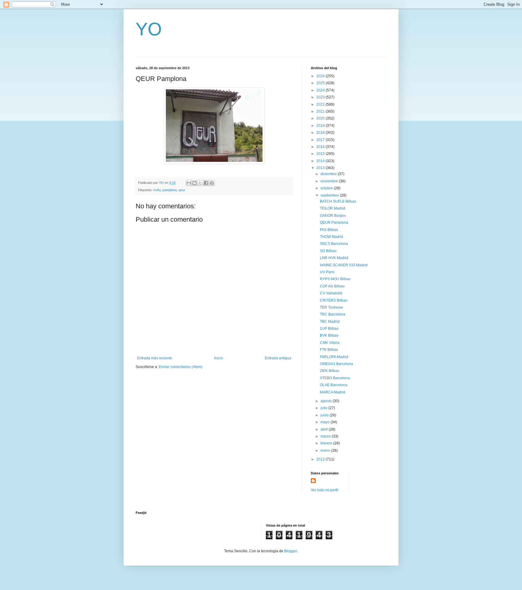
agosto (327, 401)
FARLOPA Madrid (334, 357)
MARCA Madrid (332, 392)
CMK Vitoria (330, 343)
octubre (327, 188)
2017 (321, 140)
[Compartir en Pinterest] (212, 183)
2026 (321, 76)
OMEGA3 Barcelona (336, 364)
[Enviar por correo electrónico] (189, 183)
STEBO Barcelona (335, 378)
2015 (321, 154)
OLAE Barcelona (333, 385)
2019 (321, 125)
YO (149, 29)
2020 (321, 118)
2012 (321, 459)
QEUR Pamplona (334, 222)
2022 (321, 104)
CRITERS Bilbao (333, 300)
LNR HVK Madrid (334, 258)
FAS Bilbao (329, 230)
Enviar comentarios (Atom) (180, 367)
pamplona (170, 190)
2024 (321, 90)
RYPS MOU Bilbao (335, 279)
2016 (321, 147)
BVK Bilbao (329, 335)
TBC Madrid (330, 321)
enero (326, 450)
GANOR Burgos (333, 215)
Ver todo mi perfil (324, 490)
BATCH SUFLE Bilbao (338, 201)
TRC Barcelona (332, 314)
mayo (325, 422)
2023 (321, 97)
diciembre (329, 174)
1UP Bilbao (329, 328)
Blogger (290, 551)
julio (324, 408)
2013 (321, 168)
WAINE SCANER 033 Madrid (344, 265)
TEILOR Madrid (332, 208)
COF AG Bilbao (332, 286)
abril (325, 429)
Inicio (218, 358)
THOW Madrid (331, 237)
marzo (326, 436)
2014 (321, 161)
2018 (321, 132)
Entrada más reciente (154, 358)
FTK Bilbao (329, 350)
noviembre (330, 181)
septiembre (330, 195)
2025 (321, 83)
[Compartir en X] (200, 183)
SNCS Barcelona (334, 244)
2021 (321, 111)
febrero (327, 443)
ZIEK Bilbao (329, 371)
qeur (182, 190)
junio (325, 415)
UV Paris (327, 272)
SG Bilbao (328, 251)
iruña (157, 190)
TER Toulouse (331, 307)
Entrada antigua (278, 358)
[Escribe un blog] (195, 183)
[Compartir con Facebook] (206, 183)
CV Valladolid (331, 293)
